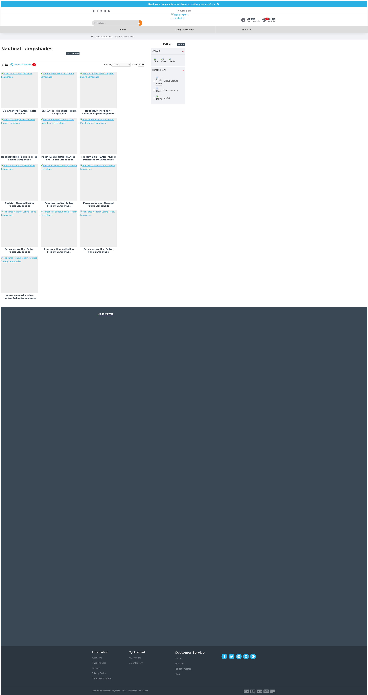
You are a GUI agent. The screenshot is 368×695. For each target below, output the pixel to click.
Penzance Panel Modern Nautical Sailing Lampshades (19, 296)
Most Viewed (106, 314)
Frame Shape (159, 70)
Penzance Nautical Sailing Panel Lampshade (98, 250)
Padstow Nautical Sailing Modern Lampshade (59, 204)
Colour (156, 51)
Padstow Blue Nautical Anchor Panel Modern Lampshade (98, 158)
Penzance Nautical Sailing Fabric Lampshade (19, 250)
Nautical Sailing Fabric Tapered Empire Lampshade (19, 158)
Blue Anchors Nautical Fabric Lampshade (19, 112)
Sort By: (108, 64)
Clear (182, 44)
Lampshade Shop (104, 36)
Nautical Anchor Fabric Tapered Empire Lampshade (98, 112)
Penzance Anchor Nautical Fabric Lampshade (98, 204)
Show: (135, 64)
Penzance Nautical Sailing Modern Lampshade (59, 250)
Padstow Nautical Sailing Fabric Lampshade (19, 204)
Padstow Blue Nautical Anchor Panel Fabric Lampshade (58, 158)
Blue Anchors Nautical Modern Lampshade (59, 112)
